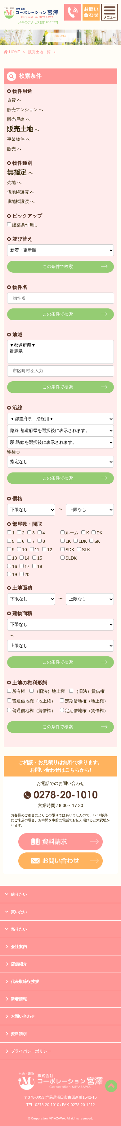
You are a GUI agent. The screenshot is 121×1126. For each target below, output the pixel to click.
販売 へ (14, 148)
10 (24, 549)
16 (14, 566)
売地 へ (14, 182)
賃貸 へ (14, 99)
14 (27, 558)
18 (39, 566)
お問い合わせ (23, 1016)
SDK (69, 549)
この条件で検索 (58, 266)
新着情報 (19, 999)
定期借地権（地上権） (86, 700)
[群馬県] (60, 351)
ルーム (71, 532)
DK (99, 532)
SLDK (71, 558)
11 (37, 549)
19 (14, 574)
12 (49, 549)
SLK (86, 549)
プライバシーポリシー (31, 1051)
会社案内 (19, 946)
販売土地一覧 (39, 52)
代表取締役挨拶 (25, 981)
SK (97, 541)
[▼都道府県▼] (60, 346)
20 (27, 574)
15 (39, 558)
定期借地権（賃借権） (86, 710)
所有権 (18, 691)
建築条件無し (25, 224)
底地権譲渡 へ (20, 201)
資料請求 (19, 1033)
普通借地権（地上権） (34, 700)
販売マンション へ (25, 109)
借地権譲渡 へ (20, 192)
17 (27, 566)
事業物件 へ (18, 139)
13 (14, 558)
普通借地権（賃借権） (34, 710)
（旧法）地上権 (49, 691)
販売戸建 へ (18, 119)
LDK (82, 541)
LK (68, 541)
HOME (14, 52)
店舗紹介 (19, 964)
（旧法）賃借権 (89, 691)
